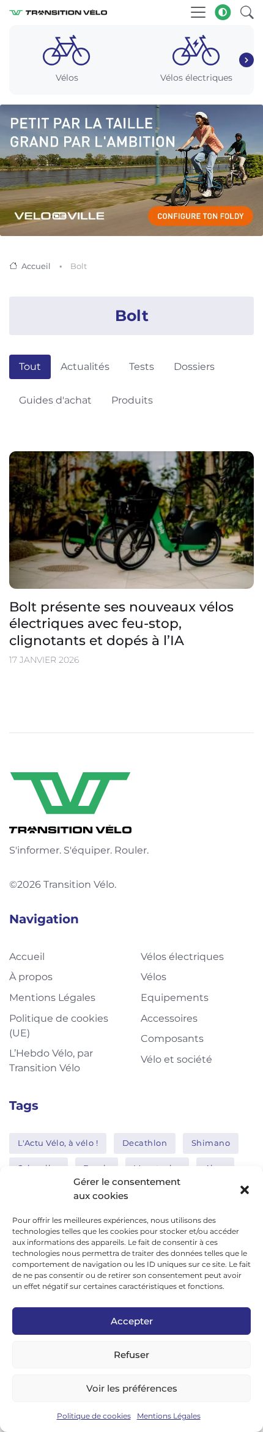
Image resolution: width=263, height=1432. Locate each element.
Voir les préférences (131, 1388)
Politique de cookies (94, 1415)
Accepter (132, 1321)
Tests (141, 366)
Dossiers (194, 366)
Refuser (131, 1354)
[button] (245, 1189)
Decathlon (145, 1143)
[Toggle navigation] (198, 12)
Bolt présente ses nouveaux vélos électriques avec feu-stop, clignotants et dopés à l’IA (121, 623)
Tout (30, 366)
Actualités (85, 366)
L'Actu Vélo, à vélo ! (58, 1143)
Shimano (211, 1143)
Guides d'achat (55, 400)
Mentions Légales (169, 1415)
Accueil (36, 266)
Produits (132, 400)
